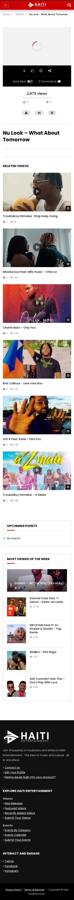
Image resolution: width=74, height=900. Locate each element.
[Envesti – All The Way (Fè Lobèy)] (37, 580)
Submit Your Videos (18, 818)
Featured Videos (15, 808)
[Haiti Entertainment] (37, 5)
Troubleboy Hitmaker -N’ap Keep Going (30, 216)
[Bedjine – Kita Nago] (16, 660)
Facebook (11, 866)
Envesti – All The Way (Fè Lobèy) (39, 583)
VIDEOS (20, 14)
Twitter (9, 861)
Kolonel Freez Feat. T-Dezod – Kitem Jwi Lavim (46, 600)
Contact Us (12, 767)
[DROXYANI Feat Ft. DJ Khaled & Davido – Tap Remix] (16, 633)
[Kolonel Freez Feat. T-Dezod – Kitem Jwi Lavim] (16, 606)
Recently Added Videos (20, 813)
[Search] (69, 5)
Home (6, 14)
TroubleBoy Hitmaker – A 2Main (24, 495)
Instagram (11, 871)
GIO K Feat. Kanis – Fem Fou (22, 439)
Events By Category (18, 830)
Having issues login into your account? (30, 777)
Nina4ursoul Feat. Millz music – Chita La (30, 272)
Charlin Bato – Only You (19, 327)
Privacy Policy (13, 889)
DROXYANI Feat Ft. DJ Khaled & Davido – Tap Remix (45, 628)
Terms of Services (34, 889)
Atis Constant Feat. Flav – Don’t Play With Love (47, 680)
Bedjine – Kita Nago (43, 652)
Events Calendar (15, 835)
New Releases (14, 803)
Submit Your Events (18, 840)
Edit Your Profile (15, 772)
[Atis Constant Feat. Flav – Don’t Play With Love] (16, 687)
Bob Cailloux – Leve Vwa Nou (23, 383)
